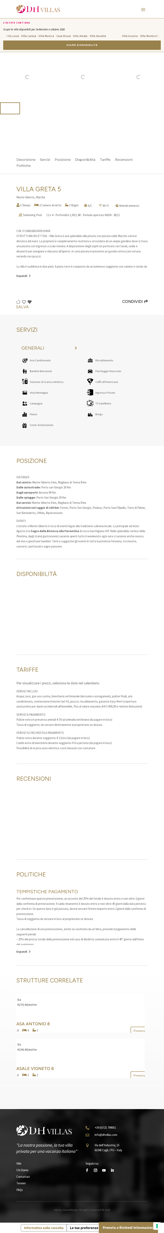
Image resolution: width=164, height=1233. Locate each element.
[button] (10, 108)
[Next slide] (158, 77)
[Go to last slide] (5, 77)
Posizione (63, 160)
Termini (21, 1183)
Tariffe (105, 160)
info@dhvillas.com (106, 1135)
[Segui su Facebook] (87, 1170)
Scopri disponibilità (82, 45)
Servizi (45, 160)
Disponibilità (85, 160)
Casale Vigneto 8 (33, 1068)
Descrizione (25, 160)
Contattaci (23, 1177)
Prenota (139, 1031)
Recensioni (124, 160)
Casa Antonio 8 (31, 1023)
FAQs (19, 1190)
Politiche (23, 166)
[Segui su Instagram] (95, 1170)
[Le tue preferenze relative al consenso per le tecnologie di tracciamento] (157, 1226)
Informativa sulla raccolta (43, 1228)
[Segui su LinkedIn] (112, 1170)
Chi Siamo (22, 1170)
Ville (18, 1163)
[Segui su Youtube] (103, 1170)
